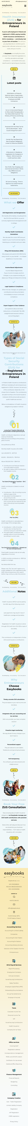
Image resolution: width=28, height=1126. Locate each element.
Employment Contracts (14, 972)
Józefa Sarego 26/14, (14, 916)
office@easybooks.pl (21, 1)
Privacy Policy (14, 1121)
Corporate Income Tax (14, 1011)
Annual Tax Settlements (14, 994)
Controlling (14, 1085)
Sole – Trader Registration (14, 1101)
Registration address (14, 1049)
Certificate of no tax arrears (14, 1060)
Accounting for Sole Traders (14, 938)
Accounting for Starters (14, 941)
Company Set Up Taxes (14, 1029)
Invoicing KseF (14, 1046)
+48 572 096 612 (5, 1)
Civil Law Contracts (14, 976)
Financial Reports (14, 1078)
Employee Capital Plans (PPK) (14, 986)
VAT (14, 1019)
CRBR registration (14, 1116)
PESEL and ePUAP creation (14, 1057)
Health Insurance (14, 1026)
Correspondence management (14, 1053)
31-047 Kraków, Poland (14, 918)
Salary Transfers (14, 983)
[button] (25, 5)
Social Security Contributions (14, 979)
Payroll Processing (14, 968)
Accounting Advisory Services (14, 945)
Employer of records (14, 997)
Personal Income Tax (14, 1015)
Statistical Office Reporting (14, 1064)
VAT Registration (14, 1112)
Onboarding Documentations (14, 990)
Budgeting (14, 1081)
